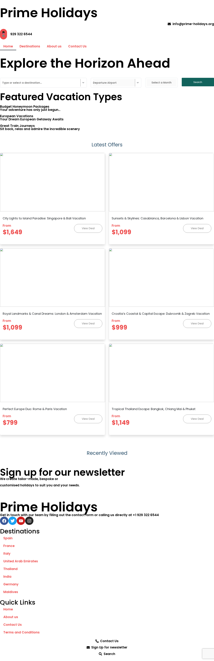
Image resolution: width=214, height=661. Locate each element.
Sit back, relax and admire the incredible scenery (40, 129)
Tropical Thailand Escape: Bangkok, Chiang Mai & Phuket (153, 409)
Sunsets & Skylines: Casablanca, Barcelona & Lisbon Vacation (157, 218)
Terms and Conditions (21, 632)
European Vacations (16, 116)
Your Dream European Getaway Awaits (32, 119)
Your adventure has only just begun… (30, 110)
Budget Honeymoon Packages (24, 106)
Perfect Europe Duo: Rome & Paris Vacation (35, 409)
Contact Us (77, 46)
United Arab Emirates (20, 561)
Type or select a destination (21, 75)
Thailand (10, 569)
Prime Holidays (49, 13)
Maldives (10, 592)
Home (8, 46)
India (7, 576)
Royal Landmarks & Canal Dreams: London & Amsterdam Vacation (52, 314)
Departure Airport (104, 75)
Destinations (30, 46)
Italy (7, 553)
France (9, 546)
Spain (8, 538)
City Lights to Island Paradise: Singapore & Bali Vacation (44, 218)
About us (54, 46)
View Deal (88, 228)
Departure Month (158, 75)
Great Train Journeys (17, 126)
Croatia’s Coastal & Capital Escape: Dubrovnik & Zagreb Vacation (161, 314)
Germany (11, 584)
